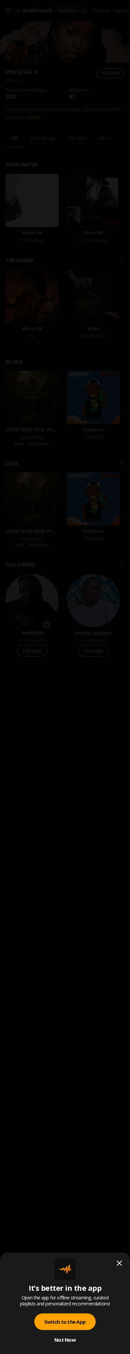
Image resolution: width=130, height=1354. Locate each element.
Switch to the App (65, 1321)
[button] (65, 677)
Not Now (65, 1339)
